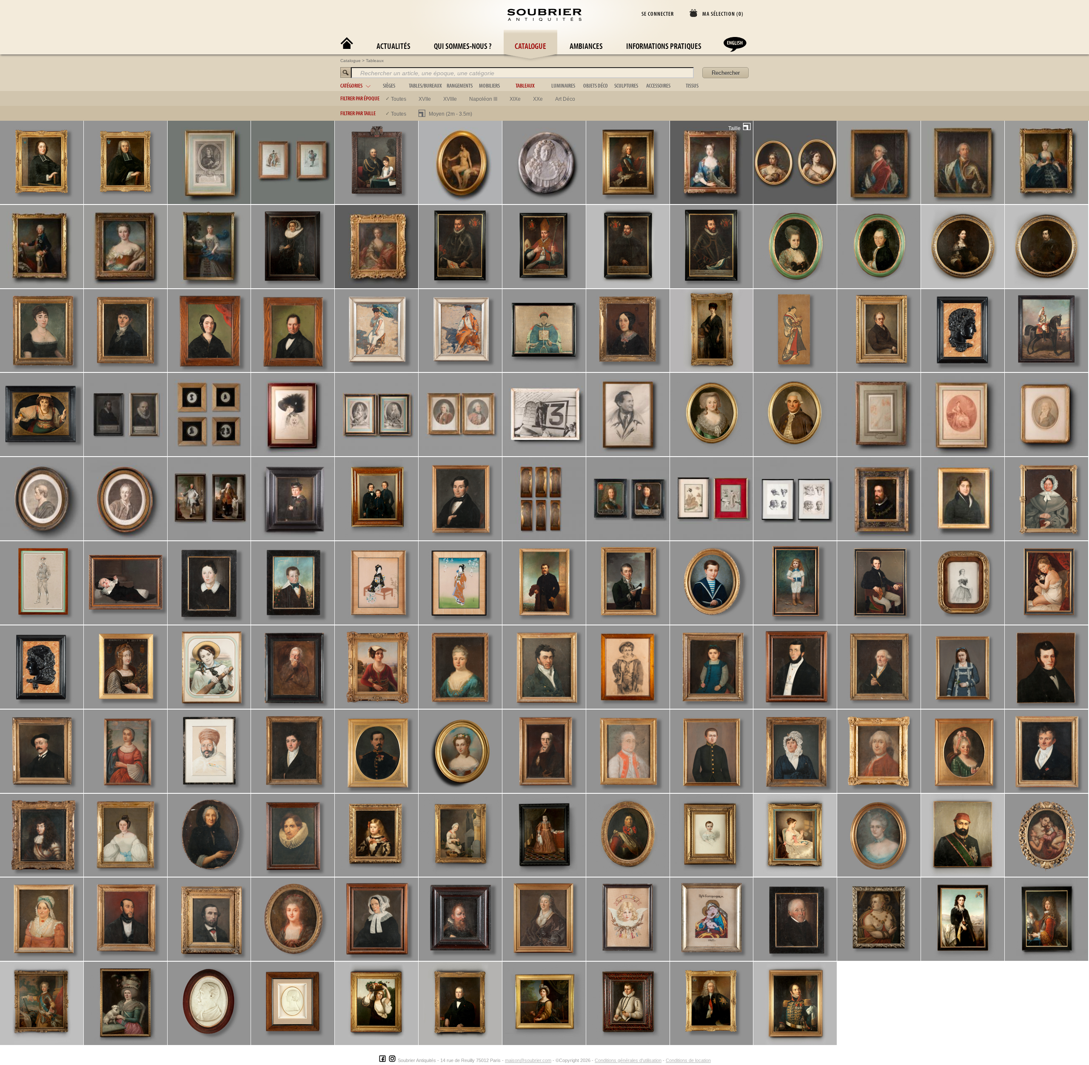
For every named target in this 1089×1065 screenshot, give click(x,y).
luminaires (563, 85)
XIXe (515, 99)
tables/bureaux (425, 85)
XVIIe (425, 99)
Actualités (393, 45)
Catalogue (530, 45)
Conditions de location (688, 1060)
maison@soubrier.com (528, 1060)
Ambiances (586, 45)
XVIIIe (450, 99)
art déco (565, 99)
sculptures (626, 85)
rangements (460, 85)
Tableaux (375, 60)
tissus (692, 85)
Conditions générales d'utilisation (628, 1060)
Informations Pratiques (663, 45)
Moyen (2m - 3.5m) (450, 114)
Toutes (398, 99)
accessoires (658, 85)
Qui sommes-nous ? (462, 45)
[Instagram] (392, 1060)
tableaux (525, 85)
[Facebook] (382, 1060)
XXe (538, 99)
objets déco (595, 85)
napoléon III (483, 99)
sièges (389, 85)
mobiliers (489, 85)
